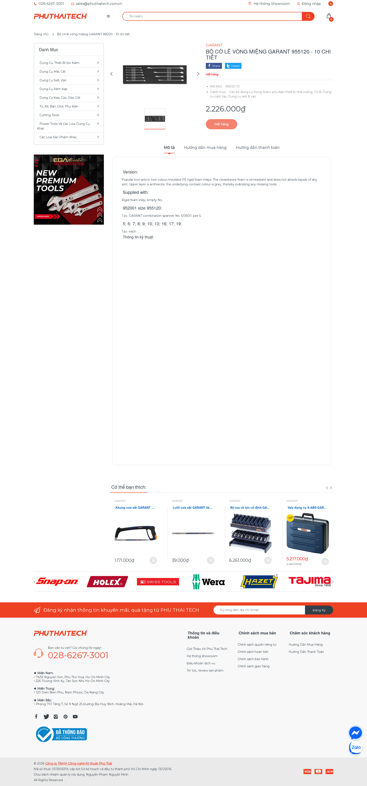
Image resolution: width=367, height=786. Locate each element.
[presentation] (327, 488)
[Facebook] (36, 716)
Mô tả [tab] (169, 147)
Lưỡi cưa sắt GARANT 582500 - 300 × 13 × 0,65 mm (193, 508)
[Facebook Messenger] (355, 733)
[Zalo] (355, 747)
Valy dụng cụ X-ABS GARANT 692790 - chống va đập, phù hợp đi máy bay (308, 508)
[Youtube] (75, 716)
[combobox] (218, 16)
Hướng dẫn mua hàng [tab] (205, 147)
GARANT (214, 45)
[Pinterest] (65, 716)
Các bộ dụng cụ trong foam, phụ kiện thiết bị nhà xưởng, (271, 92)
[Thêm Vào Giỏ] (153, 560)
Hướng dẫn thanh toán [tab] (258, 147)
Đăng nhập (311, 4)
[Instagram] (55, 716)
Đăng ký (319, 610)
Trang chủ (41, 34)
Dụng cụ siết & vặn (242, 96)
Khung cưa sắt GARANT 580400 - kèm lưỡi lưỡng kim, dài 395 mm (136, 508)
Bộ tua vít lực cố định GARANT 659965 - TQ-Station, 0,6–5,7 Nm (250, 508)
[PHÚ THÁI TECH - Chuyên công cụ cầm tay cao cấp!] (60, 16)
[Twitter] (46, 716)
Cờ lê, (318, 92)
